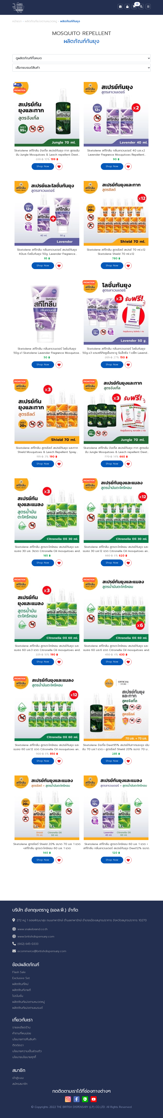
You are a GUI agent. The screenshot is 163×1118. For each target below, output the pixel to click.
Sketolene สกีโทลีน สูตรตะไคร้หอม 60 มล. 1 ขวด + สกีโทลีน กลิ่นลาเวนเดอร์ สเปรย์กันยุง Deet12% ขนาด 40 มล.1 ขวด (116, 848)
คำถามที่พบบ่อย (21, 1033)
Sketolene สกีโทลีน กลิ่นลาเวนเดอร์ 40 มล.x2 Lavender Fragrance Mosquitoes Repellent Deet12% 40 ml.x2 (116, 154)
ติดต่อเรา (18, 1045)
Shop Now (43, 166)
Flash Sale (19, 972)
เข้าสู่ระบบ (18, 1078)
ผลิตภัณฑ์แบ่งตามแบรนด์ (27, 1008)
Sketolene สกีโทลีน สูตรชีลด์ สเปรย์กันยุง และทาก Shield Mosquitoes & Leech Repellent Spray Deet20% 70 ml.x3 (47, 452)
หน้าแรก (17, 21)
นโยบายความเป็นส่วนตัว (27, 1051)
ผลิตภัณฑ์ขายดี (21, 990)
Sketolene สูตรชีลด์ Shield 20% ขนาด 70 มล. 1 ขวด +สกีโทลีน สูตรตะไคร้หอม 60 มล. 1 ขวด (47, 846)
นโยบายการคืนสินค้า (24, 1039)
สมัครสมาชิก (19, 1084)
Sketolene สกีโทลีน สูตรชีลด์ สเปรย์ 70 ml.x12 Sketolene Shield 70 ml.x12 (116, 252)
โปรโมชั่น (17, 996)
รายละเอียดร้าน (21, 1027)
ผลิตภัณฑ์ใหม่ (20, 984)
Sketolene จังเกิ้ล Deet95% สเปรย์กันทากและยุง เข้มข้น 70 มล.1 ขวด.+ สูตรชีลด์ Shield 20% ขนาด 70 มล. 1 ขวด (116, 749)
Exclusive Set (21, 978)
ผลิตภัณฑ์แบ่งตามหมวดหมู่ (41, 21)
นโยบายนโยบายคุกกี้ (24, 1057)
